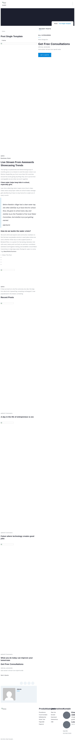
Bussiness (4, 158)
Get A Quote (5, 675)
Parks (9, 251)
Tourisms (13, 251)
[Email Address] (66, 715)
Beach (6, 251)
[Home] (3, 709)
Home (55, 23)
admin (3, 31)
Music (9, 158)
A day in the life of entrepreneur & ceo (17, 417)
